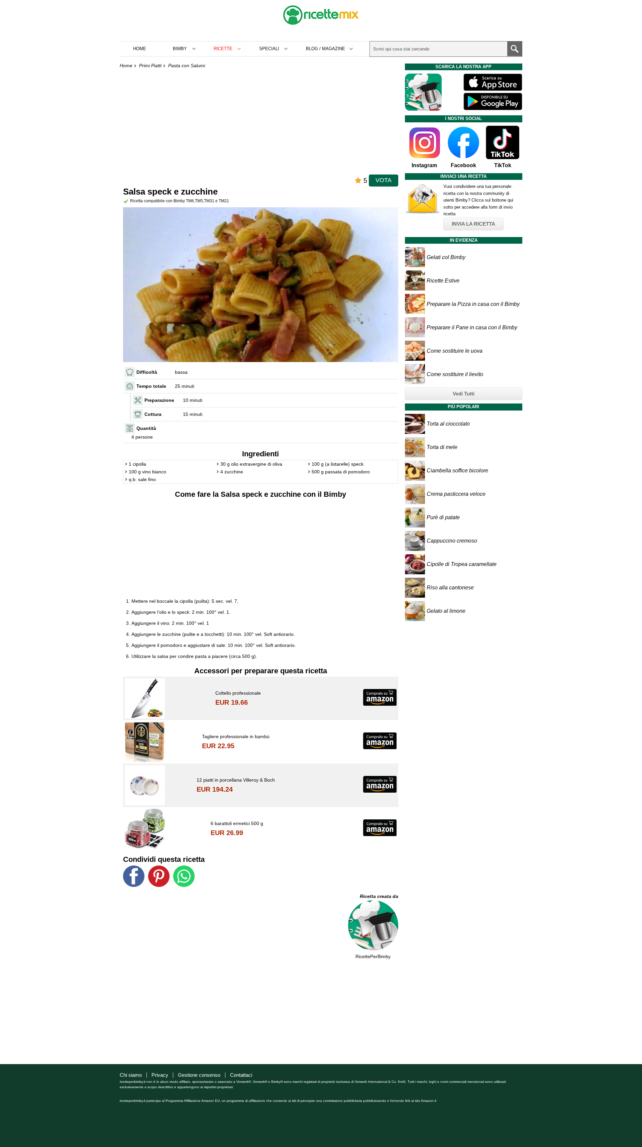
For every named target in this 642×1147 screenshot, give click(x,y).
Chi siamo (131, 1075)
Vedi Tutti (463, 393)
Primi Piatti (150, 65)
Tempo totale (151, 386)
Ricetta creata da (379, 896)
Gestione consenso (199, 1075)
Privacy (159, 1075)
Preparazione (159, 400)
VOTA (384, 180)
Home (139, 48)
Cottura (153, 414)
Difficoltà (146, 372)
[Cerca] (514, 48)
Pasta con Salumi (186, 65)
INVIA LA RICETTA (473, 224)
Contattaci (241, 1075)
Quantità (146, 428)
